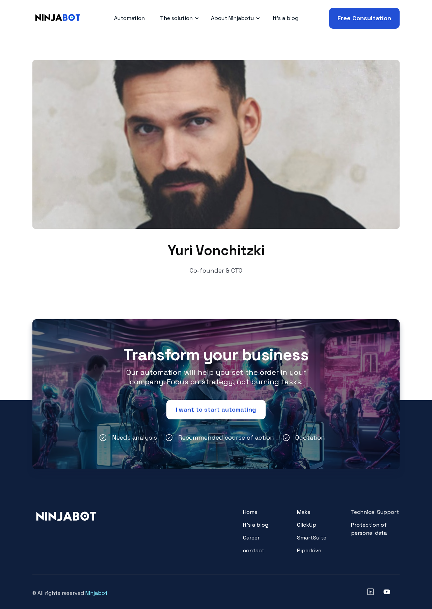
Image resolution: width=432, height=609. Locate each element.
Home (250, 512)
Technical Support (375, 512)
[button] (178, 18)
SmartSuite (311, 537)
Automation (129, 18)
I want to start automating (216, 409)
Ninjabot (96, 593)
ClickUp (306, 524)
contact (253, 550)
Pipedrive (309, 550)
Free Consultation (364, 18)
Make (303, 512)
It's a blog (285, 18)
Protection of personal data (369, 528)
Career (251, 537)
